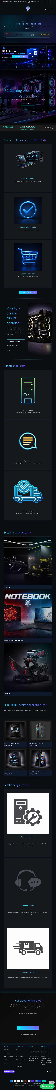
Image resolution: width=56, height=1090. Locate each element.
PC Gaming (6, 1049)
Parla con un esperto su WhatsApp (28, 1027)
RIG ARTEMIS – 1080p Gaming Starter (11, 743)
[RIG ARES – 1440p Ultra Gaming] (15, 759)
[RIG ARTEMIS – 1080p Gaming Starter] (15, 730)
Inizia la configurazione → (28, 292)
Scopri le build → (28, 103)
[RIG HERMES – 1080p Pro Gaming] (40, 730)
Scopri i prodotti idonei (20, 56)
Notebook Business (8, 1056)
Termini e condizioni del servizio (18, 1085)
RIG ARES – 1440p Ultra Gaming (10, 771)
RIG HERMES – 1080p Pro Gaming (36, 743)
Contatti (6, 1063)
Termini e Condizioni (21, 1059)
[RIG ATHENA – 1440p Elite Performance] (40, 759)
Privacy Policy (19, 1056)
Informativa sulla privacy (47, 1083)
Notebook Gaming (8, 1053)
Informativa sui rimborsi (31, 1085)
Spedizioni (18, 1063)
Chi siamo (18, 1053)
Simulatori (6, 1059)
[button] (3, 9)
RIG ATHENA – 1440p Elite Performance (37, 771)
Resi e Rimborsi (19, 1066)
